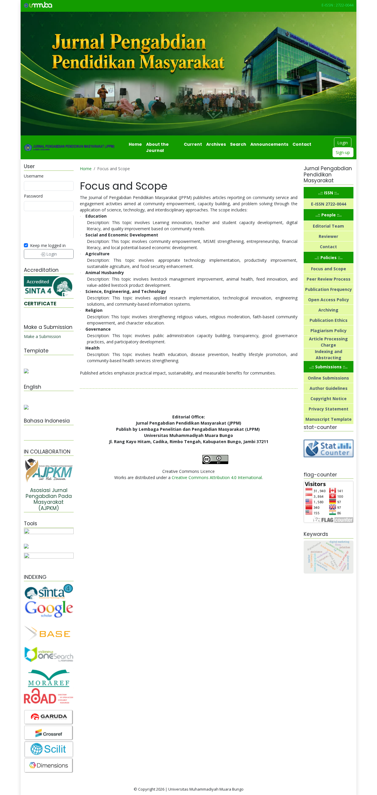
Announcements (269, 144)
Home (135, 144)
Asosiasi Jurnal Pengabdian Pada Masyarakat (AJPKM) (49, 499)
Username (34, 176)
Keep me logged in (48, 245)
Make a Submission (42, 336)
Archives (216, 144)
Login (342, 142)
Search (238, 144)
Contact (301, 144)
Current (193, 144)
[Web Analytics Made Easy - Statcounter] (328, 448)
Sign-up (343, 152)
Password (33, 196)
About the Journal (157, 147)
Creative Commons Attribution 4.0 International (217, 477)
